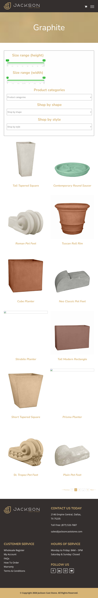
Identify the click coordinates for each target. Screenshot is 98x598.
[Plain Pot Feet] (72, 428)
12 (87, 490)
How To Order (11, 562)
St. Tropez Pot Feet (26, 475)
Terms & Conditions (14, 570)
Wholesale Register (14, 550)
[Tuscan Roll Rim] (72, 197)
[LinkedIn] (59, 570)
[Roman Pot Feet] (26, 197)
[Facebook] (53, 570)
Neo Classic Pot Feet (72, 301)
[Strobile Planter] (26, 312)
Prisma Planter (72, 417)
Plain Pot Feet (72, 475)
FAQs (6, 558)
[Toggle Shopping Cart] (86, 6)
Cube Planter (25, 301)
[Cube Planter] (26, 255)
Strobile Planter (25, 359)
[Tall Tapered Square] (26, 139)
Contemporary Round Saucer (72, 186)
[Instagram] (65, 570)
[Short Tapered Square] (26, 370)
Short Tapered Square (25, 417)
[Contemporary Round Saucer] (72, 139)
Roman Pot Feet (25, 243)
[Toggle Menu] (92, 6)
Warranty (9, 566)
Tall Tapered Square (26, 186)
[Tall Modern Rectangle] (72, 312)
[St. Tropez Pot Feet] (26, 428)
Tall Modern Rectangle (72, 359)
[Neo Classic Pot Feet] (72, 255)
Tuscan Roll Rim (72, 243)
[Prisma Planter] (72, 370)
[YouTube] (71, 570)
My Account (10, 554)
